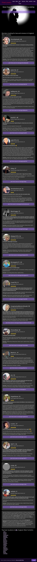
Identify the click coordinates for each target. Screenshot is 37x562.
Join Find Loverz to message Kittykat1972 (18, 255)
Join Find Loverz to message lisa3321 (18, 133)
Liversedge (5, 553)
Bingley (4, 552)
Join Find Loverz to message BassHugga (18, 229)
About (17, 1)
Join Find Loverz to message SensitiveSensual (18, 204)
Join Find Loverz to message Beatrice (18, 368)
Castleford (5, 543)
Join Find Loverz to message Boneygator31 (18, 275)
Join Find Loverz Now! (18, 11)
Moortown (5, 540)
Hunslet (4, 534)
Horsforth (5, 550)
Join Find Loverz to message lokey (18, 181)
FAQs (27, 1)
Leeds (4, 531)
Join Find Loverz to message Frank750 (18, 299)
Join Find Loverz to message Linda (18, 484)
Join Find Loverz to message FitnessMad (18, 345)
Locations (30, 1)
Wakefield (5, 536)
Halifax (4, 538)
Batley (4, 551)
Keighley (5, 544)
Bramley (5, 539)
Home (14, 1)
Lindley (4, 546)
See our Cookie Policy (20, 560)
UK (16, 530)
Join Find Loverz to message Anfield (18, 507)
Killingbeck (5, 537)
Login (34, 1)
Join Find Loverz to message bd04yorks (18, 110)
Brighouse (5, 547)
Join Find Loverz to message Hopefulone (18, 416)
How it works (20, 2)
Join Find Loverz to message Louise (18, 437)
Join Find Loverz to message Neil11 (19, 458)
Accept (34, 560)
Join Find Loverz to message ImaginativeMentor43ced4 (18, 322)
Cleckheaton (5, 549)
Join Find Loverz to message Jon (18, 389)
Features (23, 1)
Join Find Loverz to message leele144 (18, 84)
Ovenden (5, 545)
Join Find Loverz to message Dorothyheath (18, 63)
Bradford (5, 532)
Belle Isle (5, 542)
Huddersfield (5, 535)
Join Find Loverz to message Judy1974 (18, 161)
